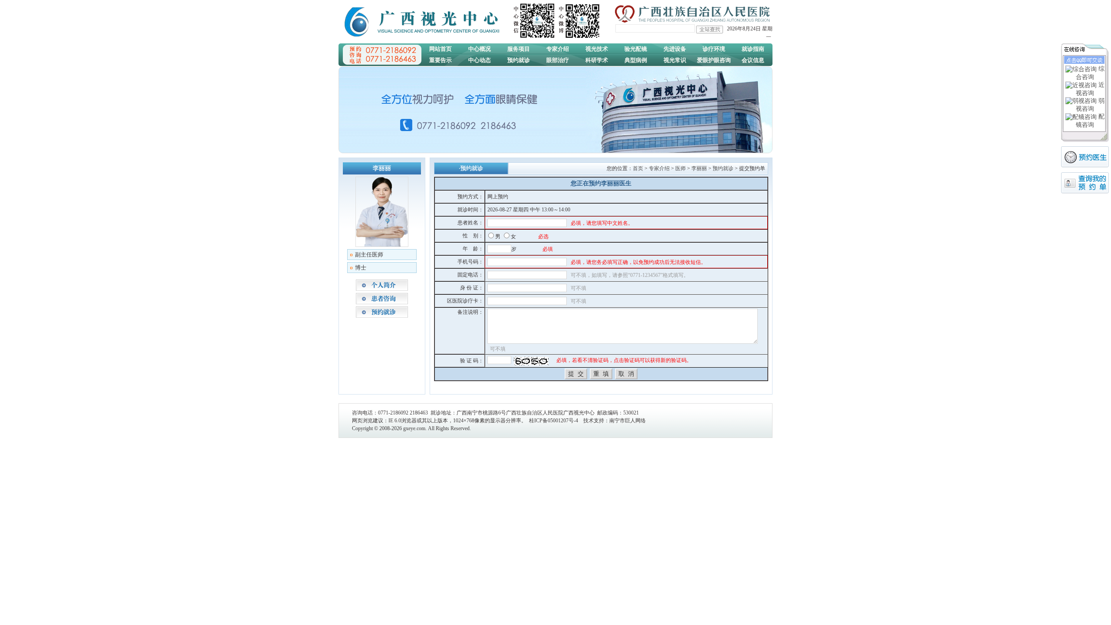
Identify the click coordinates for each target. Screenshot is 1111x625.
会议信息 (753, 60)
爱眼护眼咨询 (714, 60)
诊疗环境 (714, 49)
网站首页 (440, 49)
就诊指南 (753, 49)
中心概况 (479, 49)
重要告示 (440, 60)
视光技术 (596, 49)
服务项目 (518, 49)
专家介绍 (557, 49)
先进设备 (675, 49)
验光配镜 (636, 49)
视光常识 (675, 60)
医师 (680, 168)
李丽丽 (699, 168)
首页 (638, 168)
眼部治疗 (557, 60)
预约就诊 (518, 60)
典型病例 (636, 60)
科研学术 (596, 60)
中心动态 (479, 60)
